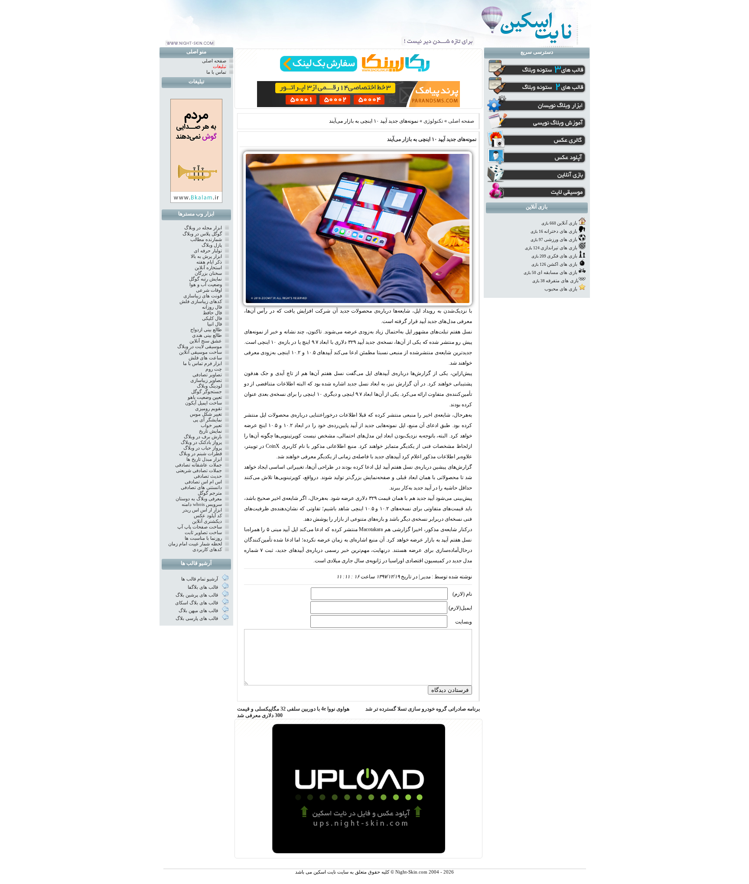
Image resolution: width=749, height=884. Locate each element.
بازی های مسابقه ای (557, 272)
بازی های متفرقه (562, 280)
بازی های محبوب (560, 289)
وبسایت (463, 622)
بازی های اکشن (562, 264)
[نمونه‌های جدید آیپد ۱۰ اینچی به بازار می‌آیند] (357, 304)
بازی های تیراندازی (559, 247)
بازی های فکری (562, 256)
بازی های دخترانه (560, 231)
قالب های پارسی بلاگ (197, 618)
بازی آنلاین (567, 223)
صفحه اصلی (461, 121)
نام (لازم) (462, 594)
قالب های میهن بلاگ (199, 610)
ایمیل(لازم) (460, 608)
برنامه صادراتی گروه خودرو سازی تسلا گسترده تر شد (422, 709)
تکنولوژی (433, 121)
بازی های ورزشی (560, 239)
